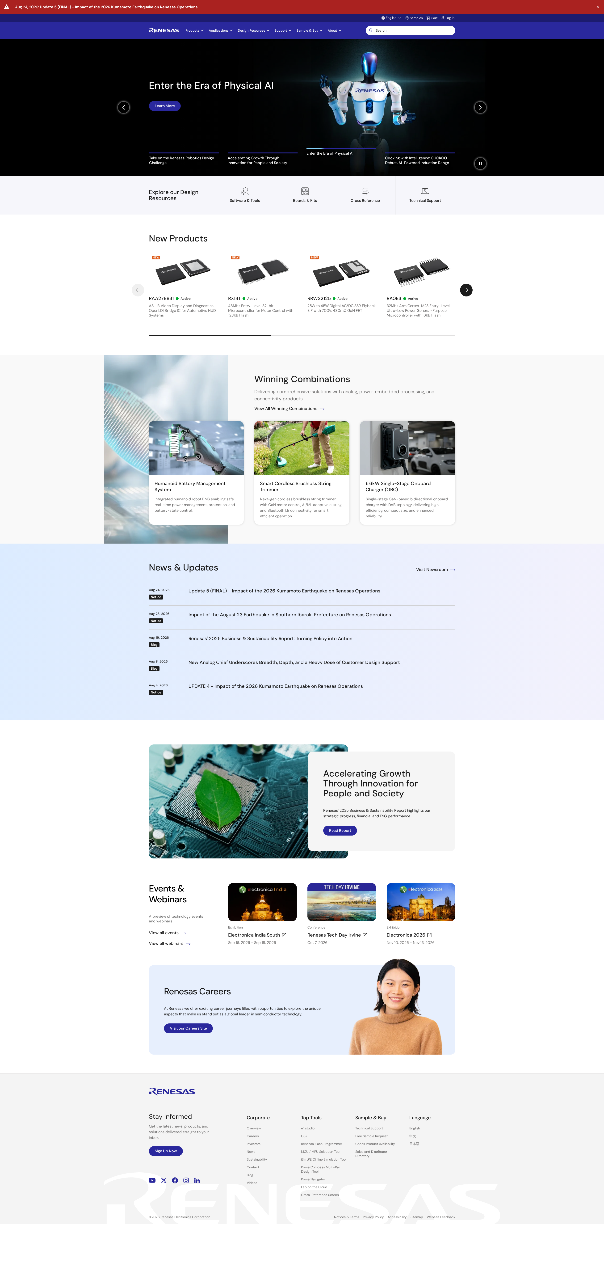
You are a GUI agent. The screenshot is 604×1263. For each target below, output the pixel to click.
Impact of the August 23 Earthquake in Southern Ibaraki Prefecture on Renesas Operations (290, 615)
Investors (253, 1144)
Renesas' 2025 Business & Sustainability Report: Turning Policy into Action (270, 638)
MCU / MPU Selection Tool (320, 1151)
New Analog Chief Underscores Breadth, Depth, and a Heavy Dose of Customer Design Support (294, 662)
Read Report (340, 830)
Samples (416, 18)
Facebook (175, 1180)
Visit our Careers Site (188, 1028)
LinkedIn (197, 1180)
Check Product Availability (375, 1144)
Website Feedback (441, 1217)
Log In (449, 18)
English (414, 1128)
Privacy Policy (373, 1217)
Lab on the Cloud (314, 1187)
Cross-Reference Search (320, 1195)
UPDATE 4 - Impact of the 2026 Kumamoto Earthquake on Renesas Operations (276, 686)
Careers (253, 1136)
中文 (412, 1136)
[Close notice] (598, 7)
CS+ (304, 1136)
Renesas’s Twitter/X (164, 1180)
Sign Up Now (166, 1151)
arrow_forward (466, 290)
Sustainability (257, 1159)
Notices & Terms (346, 1217)
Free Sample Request (371, 1136)
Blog (250, 1175)
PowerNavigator (313, 1179)
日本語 (414, 1144)
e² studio (308, 1128)
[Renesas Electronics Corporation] (164, 30)
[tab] (184, 158)
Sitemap (417, 1217)
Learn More (165, 124)
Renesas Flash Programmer (321, 1144)
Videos (252, 1183)
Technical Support (369, 1128)
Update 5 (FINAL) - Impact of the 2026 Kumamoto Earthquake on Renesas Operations (119, 6)
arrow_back (138, 290)
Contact (253, 1167)
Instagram (186, 1180)
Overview (254, 1128)
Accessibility (397, 1217)
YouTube (152, 1180)
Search (410, 30)
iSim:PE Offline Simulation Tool (323, 1159)
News (251, 1151)
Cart (434, 18)
